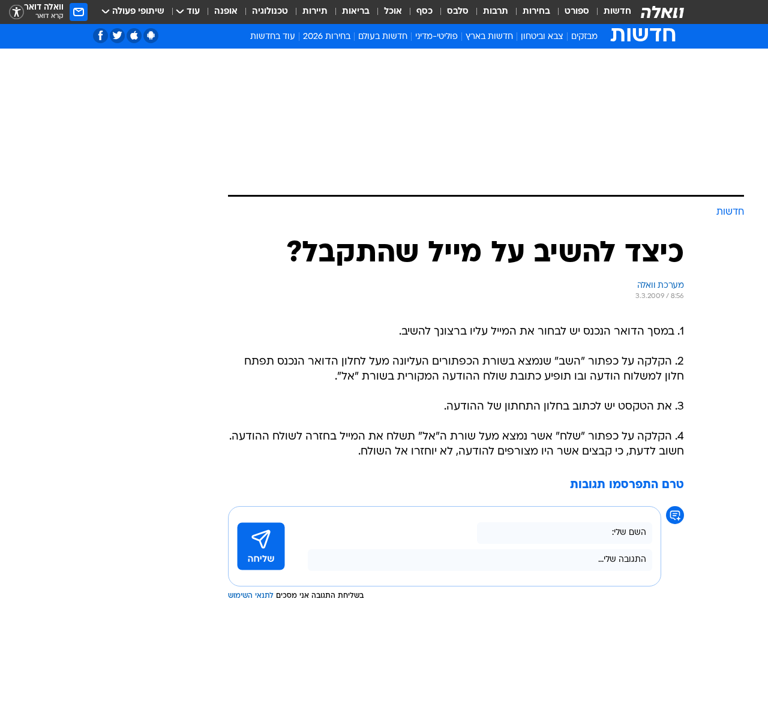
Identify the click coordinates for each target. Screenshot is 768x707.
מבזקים (584, 37)
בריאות (356, 11)
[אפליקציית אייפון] (134, 35)
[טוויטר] (117, 35)
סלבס (458, 11)
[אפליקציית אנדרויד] (150, 35)
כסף (424, 11)
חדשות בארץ (489, 37)
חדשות (617, 11)
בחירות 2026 (326, 37)
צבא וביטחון (542, 37)
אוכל (393, 11)
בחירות (536, 11)
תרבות (495, 11)
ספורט (577, 11)
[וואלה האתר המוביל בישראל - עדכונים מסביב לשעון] (662, 12)
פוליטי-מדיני (436, 37)
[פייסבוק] (100, 35)
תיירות (315, 11)
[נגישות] (16, 12)
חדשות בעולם (382, 37)
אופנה (226, 11)
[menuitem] (610, 12)
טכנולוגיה (270, 11)
